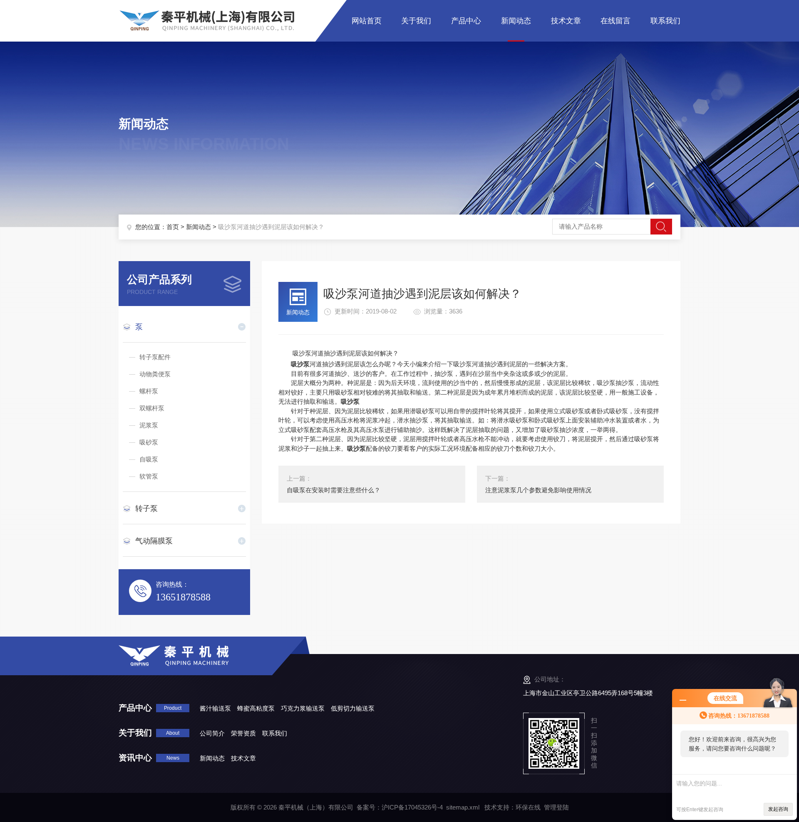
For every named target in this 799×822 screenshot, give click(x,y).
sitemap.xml (462, 807)
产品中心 (466, 21)
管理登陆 (556, 807)
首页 (172, 226)
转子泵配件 (155, 356)
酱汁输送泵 (215, 708)
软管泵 (148, 476)
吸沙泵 (300, 364)
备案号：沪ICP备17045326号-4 (400, 807)
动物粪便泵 (155, 374)
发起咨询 (778, 809)
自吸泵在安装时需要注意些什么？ (333, 490)
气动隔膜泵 (154, 541)
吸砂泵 (148, 442)
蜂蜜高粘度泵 (256, 708)
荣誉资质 (243, 733)
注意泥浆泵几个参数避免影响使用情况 (538, 490)
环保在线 (528, 807)
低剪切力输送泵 (353, 708)
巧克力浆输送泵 (303, 708)
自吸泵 (148, 459)
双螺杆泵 (151, 408)
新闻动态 (516, 21)
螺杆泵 (148, 391)
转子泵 (146, 508)
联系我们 (665, 21)
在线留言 (615, 21)
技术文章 (566, 21)
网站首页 (367, 21)
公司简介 (212, 733)
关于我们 (416, 21)
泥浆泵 (148, 425)
